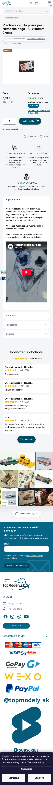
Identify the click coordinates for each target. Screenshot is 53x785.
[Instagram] (12, 616)
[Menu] (49, 3)
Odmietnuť (14, 778)
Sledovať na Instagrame (29, 514)
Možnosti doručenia (39, 112)
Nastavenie (26, 769)
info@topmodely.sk (16, 603)
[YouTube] (26, 616)
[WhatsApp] (18, 616)
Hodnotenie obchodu (26, 352)
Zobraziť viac (26, 439)
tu (43, 762)
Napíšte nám (16, 626)
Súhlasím (39, 778)
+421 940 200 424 (16, 609)
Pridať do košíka (27, 121)
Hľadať (46, 11)
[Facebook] (5, 616)
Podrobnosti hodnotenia (36, 39)
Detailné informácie (12, 129)
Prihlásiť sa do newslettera (17, 565)
